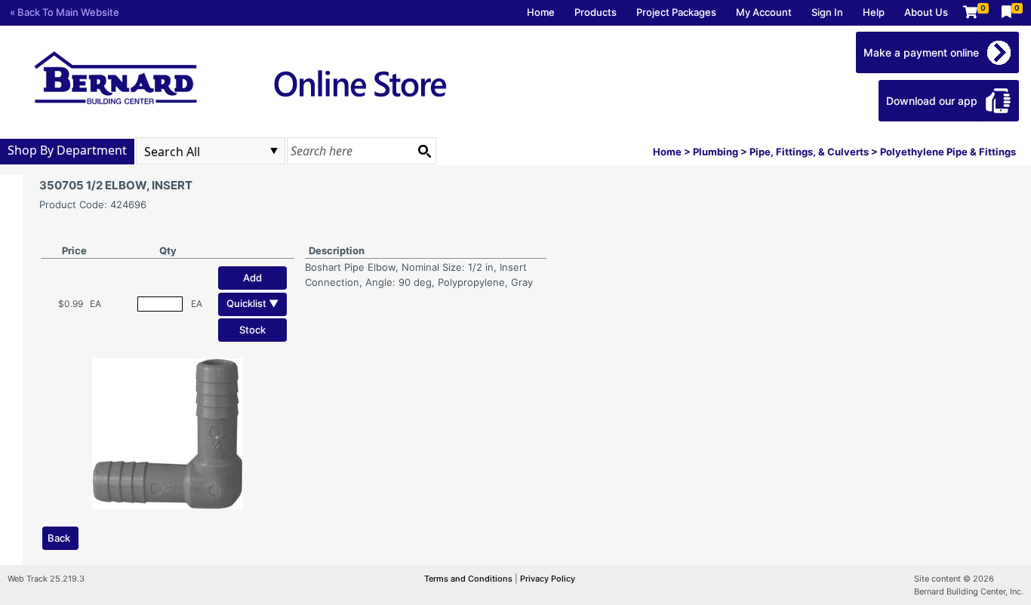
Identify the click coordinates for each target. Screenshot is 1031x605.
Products (595, 12)
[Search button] (424, 150)
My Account (764, 12)
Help (874, 12)
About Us (926, 12)
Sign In (827, 12)
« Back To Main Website (64, 12)
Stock (252, 330)
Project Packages (676, 12)
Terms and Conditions (469, 578)
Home (541, 12)
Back (59, 538)
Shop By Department (67, 150)
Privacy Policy (547, 578)
